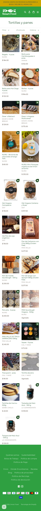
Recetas (34, 469)
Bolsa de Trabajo (11, 459)
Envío (5, 469)
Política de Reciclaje (20, 476)
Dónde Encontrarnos (19, 469)
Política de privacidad (23, 473)
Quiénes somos (12, 455)
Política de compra (29, 459)
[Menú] (38, 12)
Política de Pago (21, 462)
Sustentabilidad (28, 455)
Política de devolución (20, 480)
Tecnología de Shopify (28, 504)
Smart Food (14, 504)
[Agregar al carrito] (17, 36)
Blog (10, 473)
